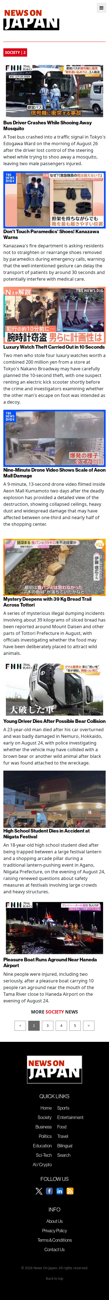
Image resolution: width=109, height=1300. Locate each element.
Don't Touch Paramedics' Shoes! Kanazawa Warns (51, 234)
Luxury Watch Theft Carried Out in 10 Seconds (54, 347)
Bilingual (64, 1145)
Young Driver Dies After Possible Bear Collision (54, 721)
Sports (63, 1108)
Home (46, 1108)
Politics (45, 1136)
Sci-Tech (44, 1155)
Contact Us (54, 1249)
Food (62, 1127)
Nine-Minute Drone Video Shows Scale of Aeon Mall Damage (54, 473)
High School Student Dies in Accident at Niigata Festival (46, 834)
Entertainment (70, 1117)
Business (43, 1127)
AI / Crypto (42, 1164)
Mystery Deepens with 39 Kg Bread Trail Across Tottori (47, 602)
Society (45, 1117)
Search (63, 1155)
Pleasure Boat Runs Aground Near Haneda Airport (50, 962)
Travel (62, 1136)
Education (42, 1145)
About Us (54, 1221)
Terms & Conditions (54, 1240)
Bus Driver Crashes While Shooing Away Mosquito (47, 125)
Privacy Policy (54, 1230)
